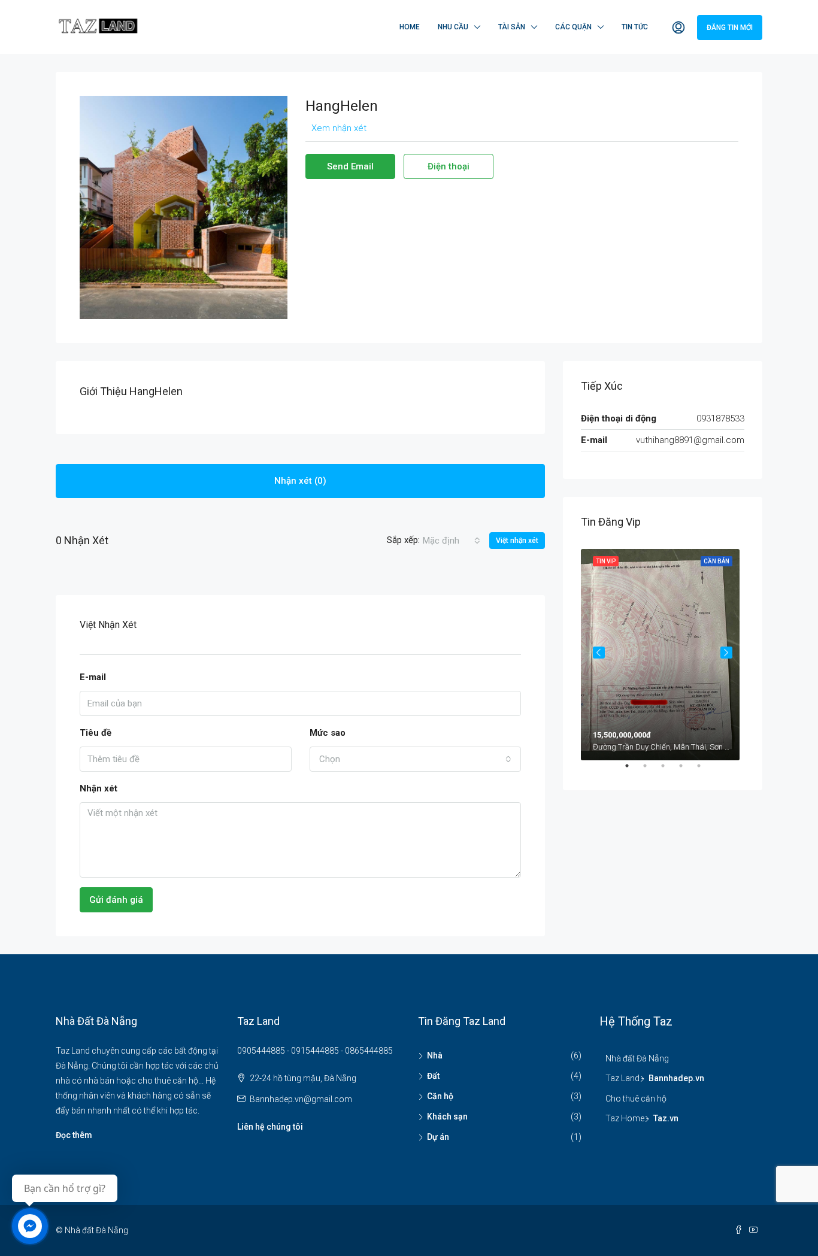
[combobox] (451, 540)
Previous (599, 653)
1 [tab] (633, 770)
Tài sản (511, 27)
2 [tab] (651, 770)
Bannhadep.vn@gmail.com (301, 1099)
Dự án (438, 1137)
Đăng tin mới (730, 27)
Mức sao (328, 732)
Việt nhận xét (517, 540)
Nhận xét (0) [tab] (300, 480)
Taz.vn (665, 1118)
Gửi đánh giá (116, 899)
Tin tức (635, 27)
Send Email (350, 166)
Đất (433, 1076)
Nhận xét (98, 788)
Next (726, 653)
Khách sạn (447, 1116)
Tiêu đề (95, 732)
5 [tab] (705, 770)
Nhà (435, 1055)
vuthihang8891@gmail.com (690, 440)
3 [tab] (669, 770)
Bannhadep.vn (676, 1078)
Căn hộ (440, 1096)
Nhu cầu (453, 27)
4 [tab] (687, 770)
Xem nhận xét (338, 128)
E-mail (93, 677)
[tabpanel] (662, 652)
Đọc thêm (74, 1135)
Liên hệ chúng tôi (270, 1126)
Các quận (573, 27)
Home (409, 27)
